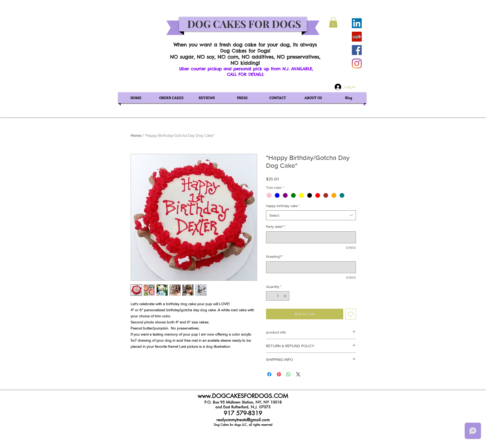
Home (136, 135)
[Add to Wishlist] (350, 314)
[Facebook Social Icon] (357, 50)
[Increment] (285, 295)
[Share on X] (298, 374)
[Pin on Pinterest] (279, 374)
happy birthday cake (283, 206)
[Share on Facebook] (269, 374)
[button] (333, 22)
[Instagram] (357, 63)
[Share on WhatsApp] (289, 374)
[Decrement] (270, 295)
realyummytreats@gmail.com (243, 419)
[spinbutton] (277, 295)
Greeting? (275, 256)
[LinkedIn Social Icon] (357, 23)
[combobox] (311, 215)
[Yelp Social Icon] (357, 37)
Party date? (276, 227)
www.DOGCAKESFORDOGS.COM (243, 396)
